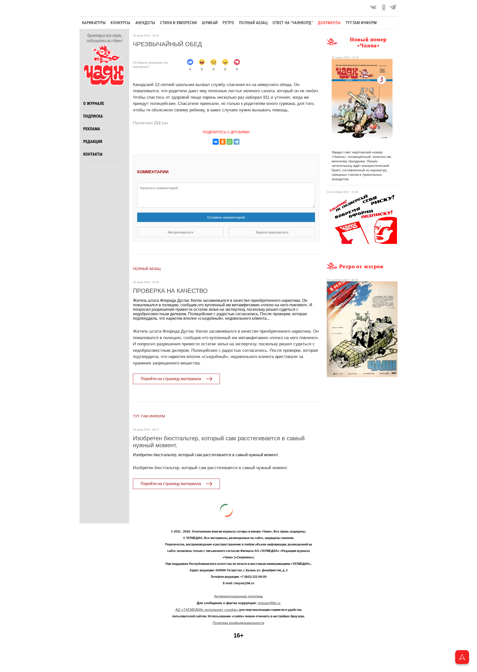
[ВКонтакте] (216, 142)
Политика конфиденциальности (238, 623)
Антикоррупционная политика (238, 596)
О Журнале (93, 103)
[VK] (373, 8)
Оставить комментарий (226, 217)
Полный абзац (253, 22)
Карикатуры (94, 22)
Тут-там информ (361, 22)
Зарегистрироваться (271, 232)
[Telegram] (393, 8)
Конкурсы (120, 22)
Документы (329, 22)
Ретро (228, 22)
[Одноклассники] (223, 142)
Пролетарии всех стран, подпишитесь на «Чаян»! (104, 38)
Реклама (91, 129)
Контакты (92, 154)
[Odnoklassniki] (383, 8)
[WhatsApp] (230, 142)
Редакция (92, 141)
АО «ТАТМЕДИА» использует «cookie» (206, 610)
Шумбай (210, 22)
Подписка (93, 116)
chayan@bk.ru (269, 603)
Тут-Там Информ (149, 416)
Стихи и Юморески (178, 22)
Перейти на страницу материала (171, 379)
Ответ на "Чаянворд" (293, 22)
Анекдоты (145, 22)
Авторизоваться (180, 232)
